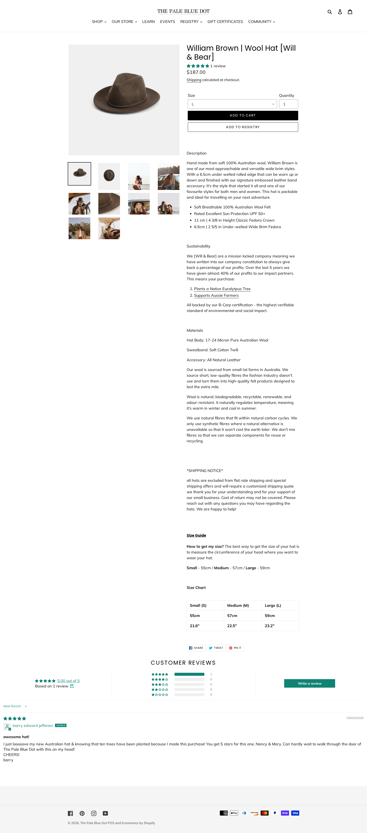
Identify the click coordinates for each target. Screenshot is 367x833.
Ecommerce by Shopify (138, 823)
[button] (198, 65)
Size (191, 95)
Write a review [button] (310, 683)
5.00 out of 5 (68, 680)
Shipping (194, 79)
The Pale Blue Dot (94, 823)
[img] (14, 718)
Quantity (286, 95)
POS (111, 823)
